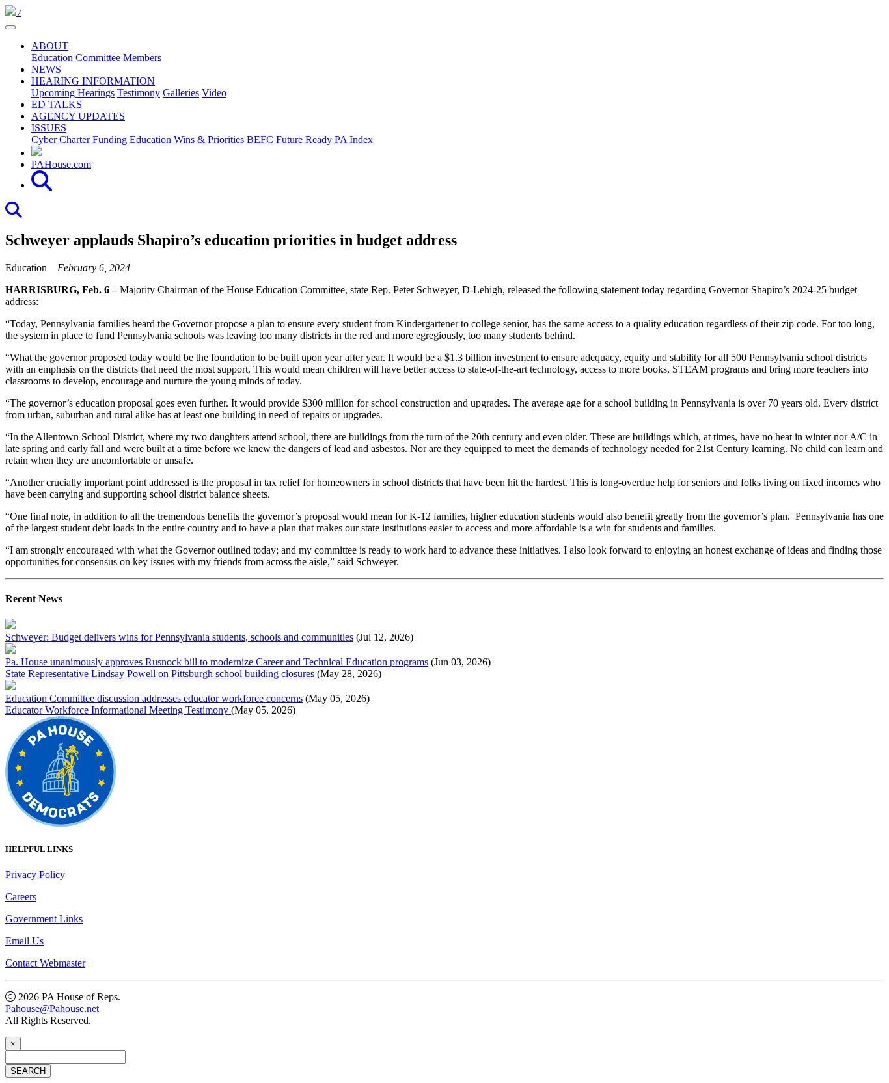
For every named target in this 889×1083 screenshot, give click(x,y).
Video (214, 92)
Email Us (24, 940)
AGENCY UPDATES (78, 116)
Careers (20, 896)
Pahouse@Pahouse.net (52, 1008)
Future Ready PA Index (324, 139)
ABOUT (49, 45)
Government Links (44, 918)
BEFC (260, 139)
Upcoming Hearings (73, 92)
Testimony (138, 92)
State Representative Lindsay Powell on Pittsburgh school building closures (159, 673)
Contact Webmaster (45, 963)
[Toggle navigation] (10, 27)
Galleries (181, 92)
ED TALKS (56, 104)
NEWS (46, 69)
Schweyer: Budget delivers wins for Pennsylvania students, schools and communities (179, 637)
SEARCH (28, 1071)
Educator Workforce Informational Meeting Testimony (118, 709)
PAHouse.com (61, 164)
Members (142, 57)
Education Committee (75, 57)
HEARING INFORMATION (93, 81)
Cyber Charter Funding (79, 139)
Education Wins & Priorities (187, 139)
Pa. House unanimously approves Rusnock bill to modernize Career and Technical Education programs (216, 661)
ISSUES (48, 127)
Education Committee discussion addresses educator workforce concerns (154, 698)
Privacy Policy (35, 874)
